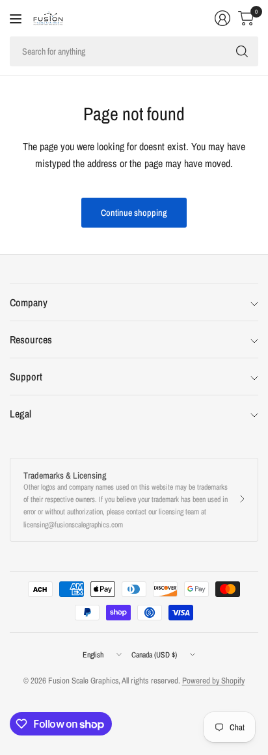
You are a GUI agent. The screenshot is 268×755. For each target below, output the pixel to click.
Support (26, 376)
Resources (31, 339)
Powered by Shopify (213, 680)
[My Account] (222, 18)
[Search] (242, 51)
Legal (20, 413)
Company (28, 302)
